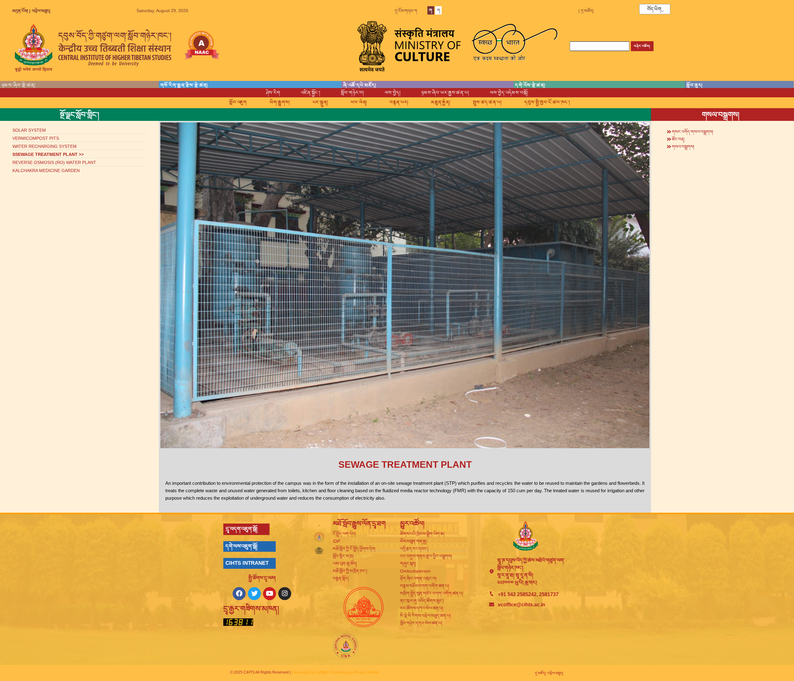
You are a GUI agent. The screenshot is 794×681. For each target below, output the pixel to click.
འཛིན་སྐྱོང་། (310, 92)
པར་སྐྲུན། (320, 102)
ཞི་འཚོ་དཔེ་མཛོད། (360, 85)
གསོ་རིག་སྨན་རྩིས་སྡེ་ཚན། (184, 85)
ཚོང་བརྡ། (678, 139)
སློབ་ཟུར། (694, 85)
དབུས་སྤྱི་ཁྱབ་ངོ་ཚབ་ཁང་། (547, 102)
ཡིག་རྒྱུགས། (280, 102)
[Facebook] (239, 593)
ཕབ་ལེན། (359, 102)
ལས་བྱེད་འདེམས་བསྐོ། (509, 92)
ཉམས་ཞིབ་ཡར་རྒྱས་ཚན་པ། (445, 92)
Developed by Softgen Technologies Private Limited (335, 672)
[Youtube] (269, 593)
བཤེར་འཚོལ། (642, 46)
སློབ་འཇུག (238, 102)
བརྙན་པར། (399, 102)
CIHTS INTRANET (247, 563)
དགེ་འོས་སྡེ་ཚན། (530, 85)
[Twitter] (254, 593)
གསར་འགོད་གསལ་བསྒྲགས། (692, 131)
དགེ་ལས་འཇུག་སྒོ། (241, 546)
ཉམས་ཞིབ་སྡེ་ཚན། (19, 85)
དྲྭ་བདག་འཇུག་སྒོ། (241, 529)
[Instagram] (284, 593)
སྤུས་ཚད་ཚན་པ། (487, 102)
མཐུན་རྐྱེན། (440, 102)
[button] (722, 131)
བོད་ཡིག (654, 9)
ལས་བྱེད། (392, 92)
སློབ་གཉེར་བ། (352, 92)
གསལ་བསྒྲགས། (683, 146)
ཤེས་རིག (273, 92)
